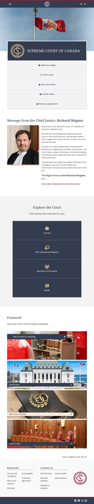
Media (47, 290)
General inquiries (44, 479)
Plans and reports (11, 482)
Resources (13, 468)
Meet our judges (48, 65)
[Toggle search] (81, 4)
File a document (48, 84)
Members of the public (47, 271)
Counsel (47, 233)
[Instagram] (82, 500)
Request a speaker (44, 486)
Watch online (48, 94)
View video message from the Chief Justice (60, 183)
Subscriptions (61, 478)
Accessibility (27, 473)
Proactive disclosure (26, 479)
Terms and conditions (12, 475)
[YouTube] (86, 500)
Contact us (46, 468)
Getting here (46, 473)
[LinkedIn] (75, 500)
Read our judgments (48, 104)
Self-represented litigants (47, 252)
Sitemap (11, 488)
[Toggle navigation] (10, 4)
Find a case (48, 75)
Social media (60, 473)
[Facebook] (79, 500)
